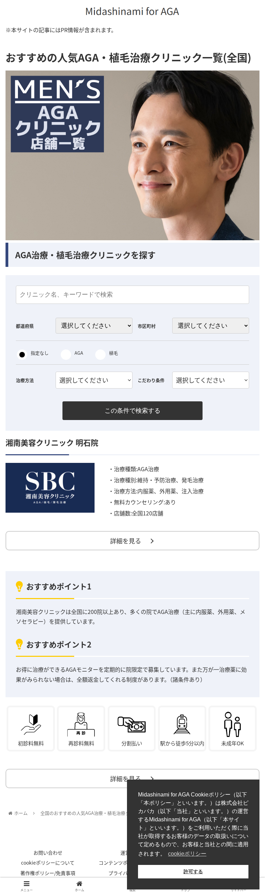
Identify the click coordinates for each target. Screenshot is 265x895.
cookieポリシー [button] (187, 854)
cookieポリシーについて (48, 862)
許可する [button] (193, 871)
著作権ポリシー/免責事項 (47, 872)
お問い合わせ (47, 852)
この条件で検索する (132, 410)
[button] (245, 699)
